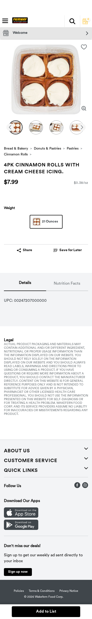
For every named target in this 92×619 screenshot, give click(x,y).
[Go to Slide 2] (36, 127)
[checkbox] (84, 47)
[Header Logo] (19, 21)
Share (27, 250)
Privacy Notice (68, 591)
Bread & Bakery (16, 149)
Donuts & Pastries (47, 149)
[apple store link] (21, 517)
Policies (19, 591)
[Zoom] (84, 108)
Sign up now (18, 572)
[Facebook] (77, 487)
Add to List (46, 612)
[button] (72, 21)
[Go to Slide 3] (56, 127)
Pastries (73, 149)
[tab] (25, 284)
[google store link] (21, 529)
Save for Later (70, 250)
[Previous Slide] (10, 127)
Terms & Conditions (41, 591)
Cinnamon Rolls (16, 154)
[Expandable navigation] (5, 21)
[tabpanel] (46, 299)
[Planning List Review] (85, 23)
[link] (67, 250)
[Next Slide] (82, 127)
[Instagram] (85, 487)
